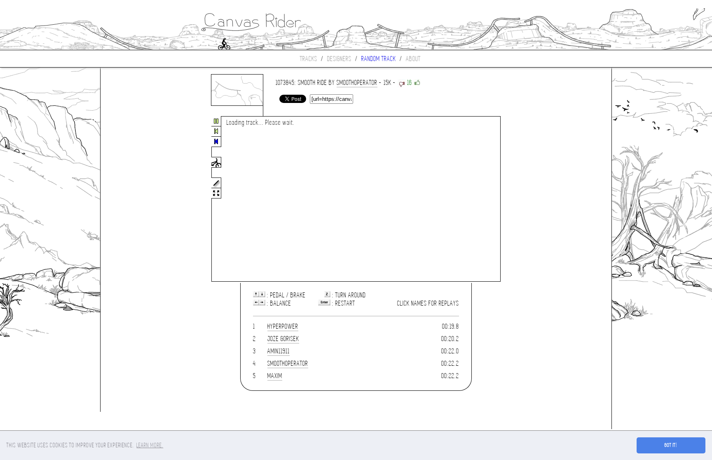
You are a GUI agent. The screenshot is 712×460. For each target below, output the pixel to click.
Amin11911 (278, 351)
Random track (378, 58)
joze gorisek (283, 338)
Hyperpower (282, 326)
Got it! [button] (671, 445)
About (413, 58)
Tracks (308, 58)
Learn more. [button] (149, 445)
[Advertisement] (135, 199)
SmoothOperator (357, 82)
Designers (339, 58)
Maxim (274, 375)
